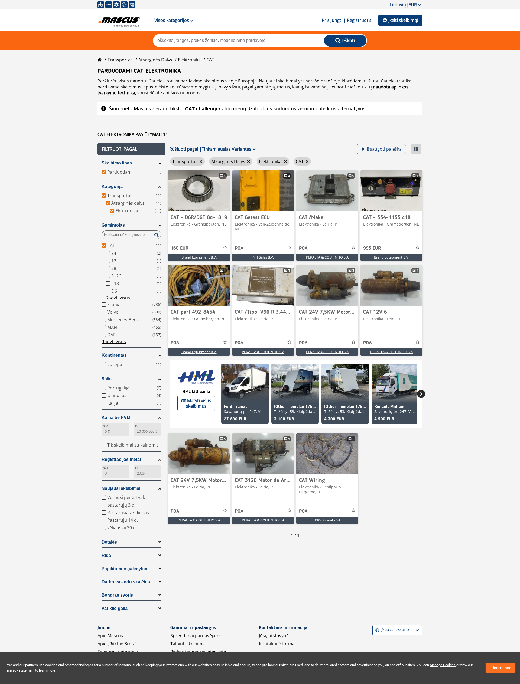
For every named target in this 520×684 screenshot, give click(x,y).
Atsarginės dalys (155, 60)
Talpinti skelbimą (187, 644)
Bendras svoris (117, 595)
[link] (199, 190)
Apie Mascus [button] (110, 636)
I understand (500, 668)
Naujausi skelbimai (121, 488)
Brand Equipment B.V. (199, 257)
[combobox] (376, 630)
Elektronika (189, 60)
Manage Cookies (443, 665)
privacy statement (20, 670)
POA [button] (239, 248)
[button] (131, 149)
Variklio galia (115, 608)
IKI (136, 425)
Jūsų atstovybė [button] (274, 636)
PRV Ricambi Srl (327, 520)
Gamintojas (113, 225)
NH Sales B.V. (263, 257)
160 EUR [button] (179, 248)
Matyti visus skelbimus (198, 403)
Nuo (105, 425)
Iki (136, 467)
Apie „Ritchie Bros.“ (117, 644)
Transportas (120, 60)
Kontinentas (114, 355)
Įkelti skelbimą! (403, 20)
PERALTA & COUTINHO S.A (327, 257)
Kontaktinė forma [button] (277, 644)
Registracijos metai (121, 459)
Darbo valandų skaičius (126, 582)
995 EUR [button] (372, 248)
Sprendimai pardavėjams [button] (196, 636)
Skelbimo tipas (117, 163)
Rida (106, 555)
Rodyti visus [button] (118, 298)
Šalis (107, 378)
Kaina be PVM (116, 417)
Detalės (109, 542)
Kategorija (112, 186)
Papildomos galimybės (125, 568)
